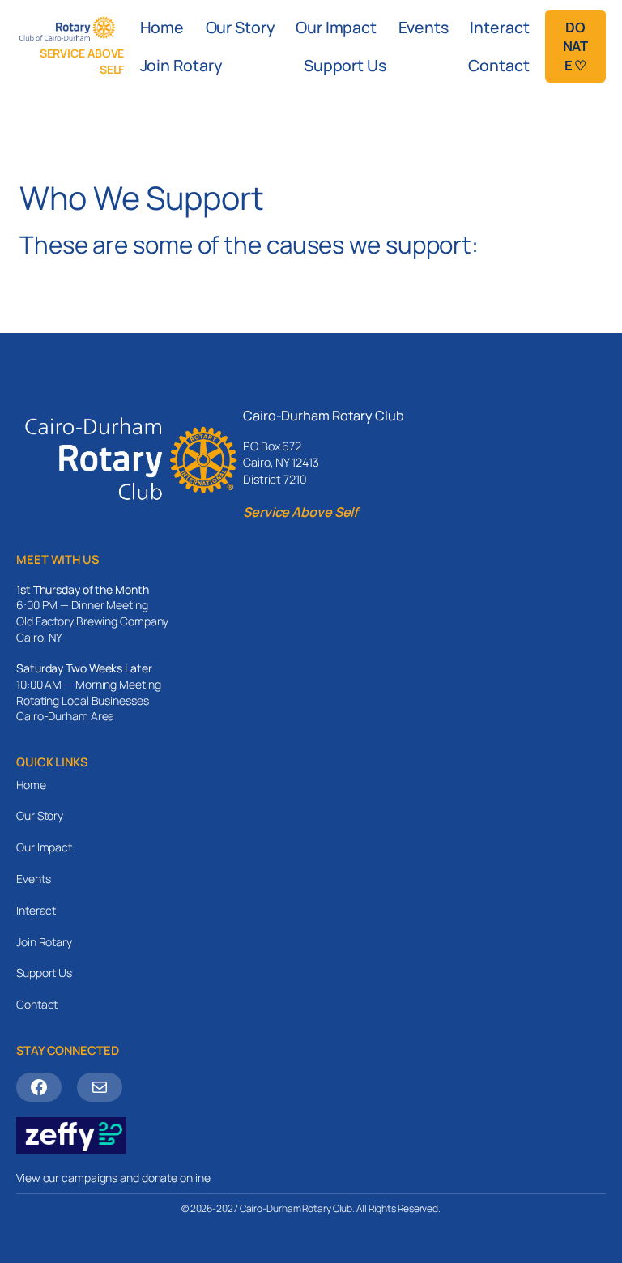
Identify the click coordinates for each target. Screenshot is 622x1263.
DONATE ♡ (576, 46)
